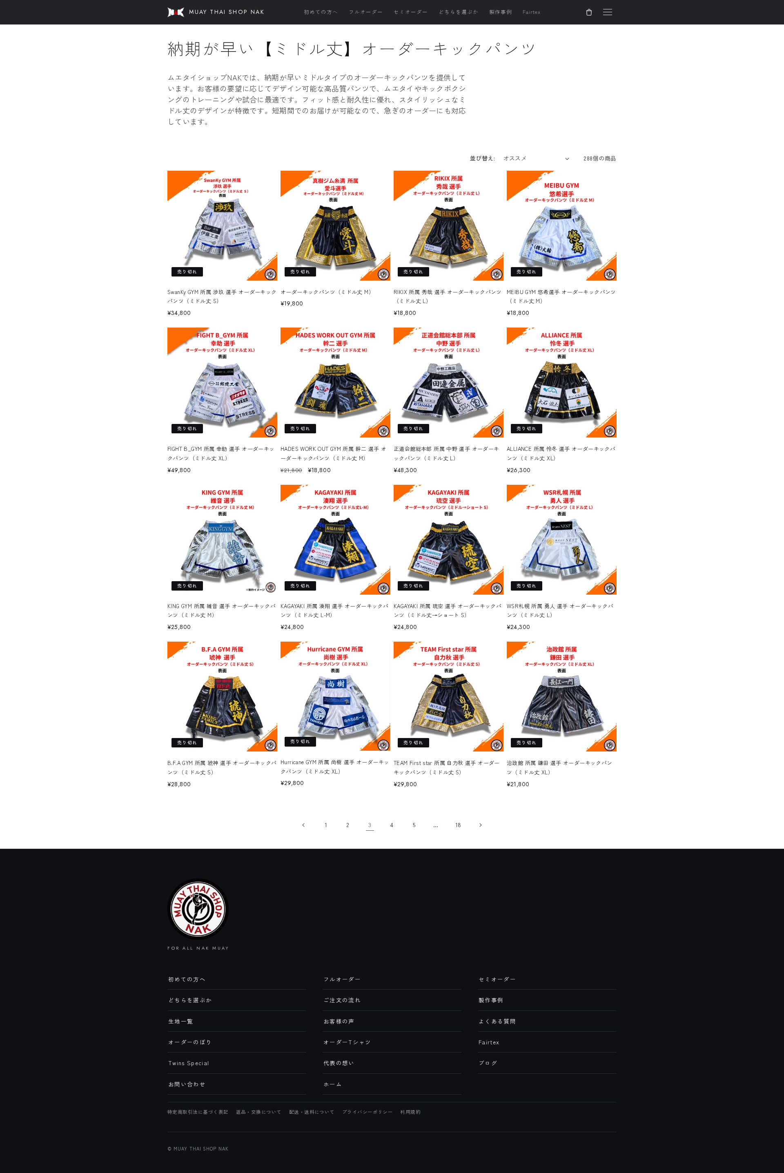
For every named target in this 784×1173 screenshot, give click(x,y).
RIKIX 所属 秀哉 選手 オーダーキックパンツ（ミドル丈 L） (448, 296)
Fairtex (532, 12)
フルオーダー (366, 12)
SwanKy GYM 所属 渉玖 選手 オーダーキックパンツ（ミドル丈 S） (222, 296)
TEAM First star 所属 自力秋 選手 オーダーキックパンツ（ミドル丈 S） (447, 767)
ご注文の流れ (342, 1000)
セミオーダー (411, 12)
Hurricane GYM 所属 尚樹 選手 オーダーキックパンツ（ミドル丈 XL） (335, 766)
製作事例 (500, 12)
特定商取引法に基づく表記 (198, 1111)
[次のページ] (480, 825)
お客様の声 (339, 1021)
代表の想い (339, 1063)
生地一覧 (180, 1021)
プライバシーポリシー (367, 1111)
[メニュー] (608, 12)
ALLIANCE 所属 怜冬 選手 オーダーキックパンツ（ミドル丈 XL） (561, 453)
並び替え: (482, 158)
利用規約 (410, 1111)
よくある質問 (497, 1021)
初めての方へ (321, 12)
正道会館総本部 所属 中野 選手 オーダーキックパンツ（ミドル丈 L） (446, 453)
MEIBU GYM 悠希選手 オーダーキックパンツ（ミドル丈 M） (561, 296)
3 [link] (369, 824)
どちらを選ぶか (459, 12)
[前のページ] (304, 825)
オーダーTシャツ (347, 1042)
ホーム (332, 1084)
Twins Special (188, 1063)
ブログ (488, 1063)
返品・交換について (259, 1111)
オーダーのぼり (190, 1042)
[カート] (589, 12)
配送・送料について (312, 1111)
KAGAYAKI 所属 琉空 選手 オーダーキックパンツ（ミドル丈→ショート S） (447, 610)
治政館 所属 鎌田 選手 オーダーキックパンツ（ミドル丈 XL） (559, 767)
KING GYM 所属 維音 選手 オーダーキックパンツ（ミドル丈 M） (221, 610)
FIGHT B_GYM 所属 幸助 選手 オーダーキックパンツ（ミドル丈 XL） (221, 453)
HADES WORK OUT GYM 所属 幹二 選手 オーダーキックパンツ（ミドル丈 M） (333, 453)
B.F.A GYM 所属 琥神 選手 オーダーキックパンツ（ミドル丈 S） (222, 767)
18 (458, 825)
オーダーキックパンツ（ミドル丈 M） (327, 292)
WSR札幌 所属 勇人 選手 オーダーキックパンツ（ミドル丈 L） (560, 610)
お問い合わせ (187, 1084)
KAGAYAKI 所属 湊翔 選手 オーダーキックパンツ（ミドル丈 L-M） (334, 610)
